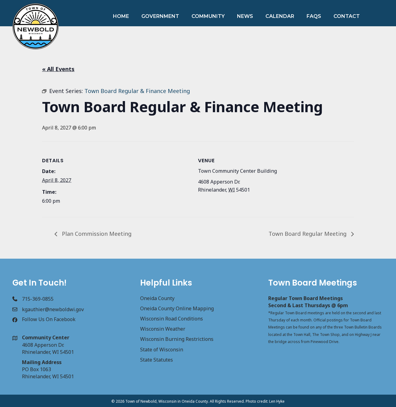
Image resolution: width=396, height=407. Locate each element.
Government (160, 16)
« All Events (58, 69)
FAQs (314, 16)
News (245, 16)
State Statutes (156, 359)
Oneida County (157, 298)
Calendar (279, 16)
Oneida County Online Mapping (177, 308)
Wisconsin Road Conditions (171, 318)
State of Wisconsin (161, 349)
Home (121, 16)
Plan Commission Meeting (95, 233)
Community (208, 16)
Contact (347, 16)
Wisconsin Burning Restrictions (176, 339)
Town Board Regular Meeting (308, 233)
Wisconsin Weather (162, 328)
